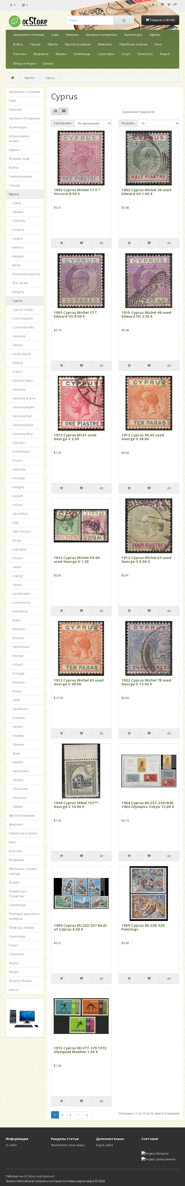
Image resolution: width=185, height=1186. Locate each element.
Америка (72, 35)
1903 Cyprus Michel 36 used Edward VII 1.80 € (146, 191)
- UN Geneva (18, 789)
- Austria (15, 239)
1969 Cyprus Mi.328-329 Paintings (143, 927)
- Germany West (21, 434)
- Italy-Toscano (20, 531)
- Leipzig (15, 576)
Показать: (128, 123)
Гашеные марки (20, 176)
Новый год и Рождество (18, 893)
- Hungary (16, 487)
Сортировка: (63, 123)
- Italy (13, 523)
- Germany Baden (22, 407)
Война (18, 44)
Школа (48, 63)
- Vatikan (16, 807)
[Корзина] (168, 5)
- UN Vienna (18, 798)
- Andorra (16, 230)
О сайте (11, 1145)
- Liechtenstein (20, 594)
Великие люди (19, 159)
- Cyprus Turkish (21, 310)
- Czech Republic (21, 318)
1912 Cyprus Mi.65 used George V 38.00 (142, 437)
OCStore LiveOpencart (39, 1176)
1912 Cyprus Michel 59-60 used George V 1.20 (77, 559)
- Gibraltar (17, 443)
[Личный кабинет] (155, 5)
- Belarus (16, 247)
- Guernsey (17, 469)
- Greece (16, 460)
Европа (53, 44)
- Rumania (17, 682)
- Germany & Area (22, 398)
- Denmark (17, 336)
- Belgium (16, 256)
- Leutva (15, 585)
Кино (158, 44)
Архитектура (133, 35)
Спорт (125, 54)
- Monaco (16, 638)
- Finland (16, 363)
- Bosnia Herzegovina (24, 274)
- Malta (14, 620)
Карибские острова (133, 44)
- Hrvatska (17, 478)
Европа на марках (78, 44)
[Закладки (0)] (162, 5)
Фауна (164, 54)
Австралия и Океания (28, 35)
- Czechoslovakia (21, 327)
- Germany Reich (21, 425)
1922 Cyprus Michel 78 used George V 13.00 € (146, 682)
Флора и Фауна (24, 63)
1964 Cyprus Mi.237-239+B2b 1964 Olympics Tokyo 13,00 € (147, 804)
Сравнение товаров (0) (138, 112)
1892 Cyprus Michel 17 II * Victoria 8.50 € (77, 191)
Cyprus (50, 78)
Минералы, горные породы (23, 871)
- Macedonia (18, 611)
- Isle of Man (18, 514)
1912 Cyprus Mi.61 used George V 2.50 (75, 437)
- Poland (15, 665)
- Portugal (16, 673)
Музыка (61, 54)
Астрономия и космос (19, 138)
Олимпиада (81, 54)
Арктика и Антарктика (101, 35)
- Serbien (16, 727)
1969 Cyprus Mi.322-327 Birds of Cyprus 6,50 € (80, 927)
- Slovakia (16, 736)
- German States (21, 381)
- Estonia (16, 345)
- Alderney (17, 221)
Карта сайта (104, 1145)
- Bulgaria (16, 292)
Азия (55, 35)
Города (35, 44)
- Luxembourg (19, 602)
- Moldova (17, 629)
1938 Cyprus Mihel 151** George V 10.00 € (76, 804)
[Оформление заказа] (175, 5)
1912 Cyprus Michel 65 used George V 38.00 (79, 682)
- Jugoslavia (17, 549)
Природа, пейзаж (21, 927)
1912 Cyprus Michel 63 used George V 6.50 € (146, 559)
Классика (19, 54)
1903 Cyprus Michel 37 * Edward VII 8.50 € (75, 314)
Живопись (105, 44)
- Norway (16, 656)
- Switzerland (18, 771)
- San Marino (18, 709)
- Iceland (16, 496)
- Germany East (20, 416)
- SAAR (14, 700)
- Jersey (15, 540)
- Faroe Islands (20, 354)
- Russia (15, 691)
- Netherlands (19, 647)
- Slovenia (16, 744)
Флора (14, 972)
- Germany (17, 389)
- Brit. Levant (18, 283)
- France (15, 372)
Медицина (40, 54)
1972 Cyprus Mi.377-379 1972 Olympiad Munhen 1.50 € (80, 1049)
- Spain (14, 753)
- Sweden (16, 762)
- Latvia (15, 567)
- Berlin (15, 265)
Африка (154, 35)
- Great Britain (19, 452)
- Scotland (17, 718)
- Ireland (15, 505)
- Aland (15, 203)
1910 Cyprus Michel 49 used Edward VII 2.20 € (146, 314)
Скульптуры (106, 54)
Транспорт (145, 54)
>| (86, 1115)
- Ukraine (16, 780)
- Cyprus (15, 301)
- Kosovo (16, 558)
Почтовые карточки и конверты (24, 916)
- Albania (16, 212)
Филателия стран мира (68, 1145)
